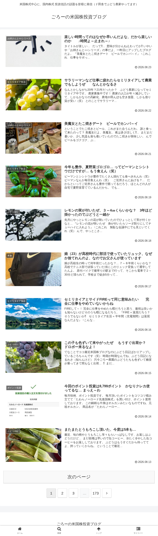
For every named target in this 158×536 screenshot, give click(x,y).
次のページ (79, 476)
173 (96, 493)
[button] (146, 406)
